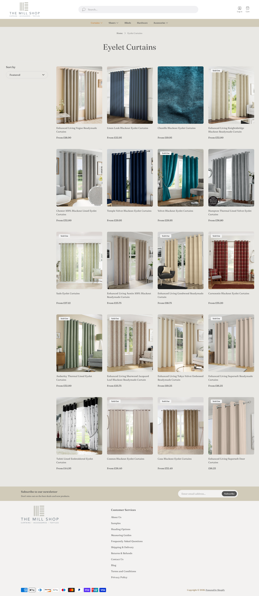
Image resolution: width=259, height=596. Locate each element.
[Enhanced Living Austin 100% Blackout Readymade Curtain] (130, 260)
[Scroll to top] (234, 590)
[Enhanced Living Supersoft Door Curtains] (231, 426)
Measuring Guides (121, 535)
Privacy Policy (119, 577)
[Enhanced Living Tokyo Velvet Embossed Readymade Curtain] (181, 343)
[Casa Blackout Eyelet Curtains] (181, 426)
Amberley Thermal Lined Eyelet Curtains (74, 378)
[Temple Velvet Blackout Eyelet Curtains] (130, 178)
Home (120, 33)
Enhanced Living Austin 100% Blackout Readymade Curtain (129, 295)
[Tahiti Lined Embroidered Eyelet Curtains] (79, 426)
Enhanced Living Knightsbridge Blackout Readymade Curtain (226, 129)
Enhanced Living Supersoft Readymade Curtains (230, 378)
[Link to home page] (39, 514)
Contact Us (117, 559)
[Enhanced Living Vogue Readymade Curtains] (79, 95)
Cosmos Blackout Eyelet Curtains (125, 458)
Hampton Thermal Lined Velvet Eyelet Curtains (230, 212)
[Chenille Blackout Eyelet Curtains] (181, 95)
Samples (116, 523)
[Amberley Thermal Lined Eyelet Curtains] (79, 343)
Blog (113, 565)
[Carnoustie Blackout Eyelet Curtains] (231, 260)
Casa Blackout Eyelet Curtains (175, 458)
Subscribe (229, 493)
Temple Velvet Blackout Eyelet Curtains (129, 210)
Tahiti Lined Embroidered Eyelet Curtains (74, 460)
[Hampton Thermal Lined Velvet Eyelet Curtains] (231, 178)
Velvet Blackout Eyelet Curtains (175, 210)
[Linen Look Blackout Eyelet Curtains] (130, 95)
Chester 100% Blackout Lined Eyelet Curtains (76, 212)
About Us (116, 517)
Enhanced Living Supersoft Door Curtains (226, 460)
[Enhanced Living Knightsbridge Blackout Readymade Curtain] (231, 95)
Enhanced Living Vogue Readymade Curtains (76, 129)
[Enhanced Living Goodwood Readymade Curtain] (181, 260)
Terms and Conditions (123, 571)
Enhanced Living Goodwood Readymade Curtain (180, 295)
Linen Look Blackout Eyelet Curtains (127, 127)
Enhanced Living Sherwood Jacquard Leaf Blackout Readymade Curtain (128, 378)
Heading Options (120, 529)
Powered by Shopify (215, 590)
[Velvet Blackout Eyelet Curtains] (181, 178)
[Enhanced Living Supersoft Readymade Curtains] (231, 343)
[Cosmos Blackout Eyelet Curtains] (130, 426)
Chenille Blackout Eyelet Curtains (176, 127)
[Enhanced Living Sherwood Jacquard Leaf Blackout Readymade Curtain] (130, 343)
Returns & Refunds (121, 553)
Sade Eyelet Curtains (68, 293)
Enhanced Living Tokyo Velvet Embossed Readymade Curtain (181, 378)
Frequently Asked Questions (127, 541)
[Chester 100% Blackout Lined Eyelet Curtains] (79, 178)
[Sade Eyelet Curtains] (79, 260)
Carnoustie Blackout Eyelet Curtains (228, 293)
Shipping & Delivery (122, 547)
